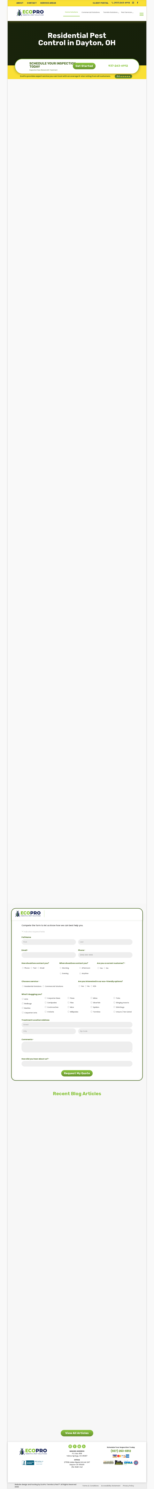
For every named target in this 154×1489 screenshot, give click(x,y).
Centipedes (52, 1002)
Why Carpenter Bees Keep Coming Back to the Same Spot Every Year (77, 1403)
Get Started (84, 66)
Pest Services (126, 12)
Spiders (96, 1007)
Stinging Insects (122, 1002)
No (107, 968)
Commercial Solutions (91, 12)
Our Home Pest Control (33, 564)
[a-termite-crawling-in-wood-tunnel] (121, 434)
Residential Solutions (32, 986)
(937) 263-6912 (122, 3)
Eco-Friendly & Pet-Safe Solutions (121, 565)
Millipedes (74, 1012)
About (19, 3)
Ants (26, 999)
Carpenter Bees (53, 998)
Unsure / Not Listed (124, 1012)
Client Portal (101, 3)
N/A (94, 986)
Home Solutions (71, 12)
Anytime (85, 973)
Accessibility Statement (110, 1486)
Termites (96, 1012)
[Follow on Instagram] (133, 3)
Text (35, 968)
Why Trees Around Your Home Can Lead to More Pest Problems (76, 1293)
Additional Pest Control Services (77, 565)
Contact (32, 3)
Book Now (77, 458)
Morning (65, 968)
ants (101, 136)
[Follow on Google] (79, 1446)
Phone (27, 968)
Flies (72, 1002)
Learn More (38, 362)
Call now (76, 301)
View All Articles (77, 1433)
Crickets (50, 1012)
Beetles (27, 1008)
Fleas (72, 998)
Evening (65, 973)
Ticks (118, 998)
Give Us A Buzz (95, 732)
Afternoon (86, 968)
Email (42, 968)
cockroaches (21, 140)
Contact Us (59, 732)
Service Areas (48, 3)
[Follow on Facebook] (137, 3)
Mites (95, 998)
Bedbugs (28, 1003)
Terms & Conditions (90, 1486)
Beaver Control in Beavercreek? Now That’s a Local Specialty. (77, 1183)
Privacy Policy (128, 1486)
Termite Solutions (110, 12)
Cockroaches (52, 1007)
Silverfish (96, 1002)
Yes (101, 968)
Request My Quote (77, 1073)
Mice (72, 1007)
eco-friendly (63, 129)
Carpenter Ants (30, 1013)
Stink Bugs (120, 1007)
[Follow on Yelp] (84, 1446)
